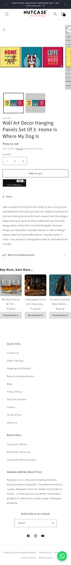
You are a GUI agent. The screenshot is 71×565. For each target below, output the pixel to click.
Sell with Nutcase (16, 399)
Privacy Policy (14, 391)
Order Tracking (15, 360)
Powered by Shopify (27, 552)
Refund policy (45, 552)
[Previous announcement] (6, 4)
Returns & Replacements (20, 376)
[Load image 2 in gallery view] (35, 103)
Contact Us (13, 352)
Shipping (19, 149)
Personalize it (10, 315)
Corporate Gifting (16, 444)
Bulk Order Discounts (19, 451)
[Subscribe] (53, 523)
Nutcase (14, 552)
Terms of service (28, 557)
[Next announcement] (64, 4)
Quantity (7, 154)
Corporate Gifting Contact (21, 459)
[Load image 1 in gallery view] (13, 103)
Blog (9, 383)
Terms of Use (14, 414)
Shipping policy (46, 557)
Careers (11, 407)
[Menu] (7, 14)
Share (9, 196)
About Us (12, 422)
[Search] (55, 14)
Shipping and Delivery (19, 368)
